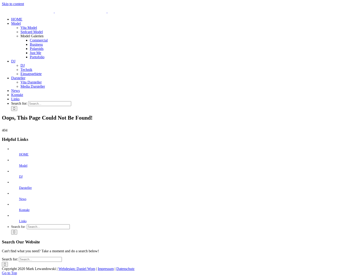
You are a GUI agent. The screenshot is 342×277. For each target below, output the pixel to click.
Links (23, 221)
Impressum (106, 269)
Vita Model (28, 28)
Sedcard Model (31, 32)
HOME (24, 154)
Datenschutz (125, 269)
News (22, 199)
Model (23, 165)
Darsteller (25, 188)
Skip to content (13, 4)
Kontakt (24, 210)
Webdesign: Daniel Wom (76, 269)
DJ (21, 176)
